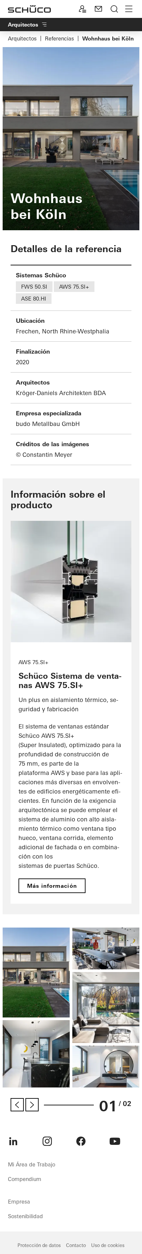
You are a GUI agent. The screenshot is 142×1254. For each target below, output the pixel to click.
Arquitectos (22, 38)
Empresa (19, 1201)
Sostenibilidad (25, 1216)
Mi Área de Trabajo (31, 1164)
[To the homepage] (29, 9)
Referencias (59, 38)
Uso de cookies (107, 1245)
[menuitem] (13, 1141)
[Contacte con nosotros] (98, 9)
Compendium (24, 1179)
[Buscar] (114, 9)
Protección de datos (39, 1245)
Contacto (76, 1245)
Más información (52, 885)
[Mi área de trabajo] (82, 9)
